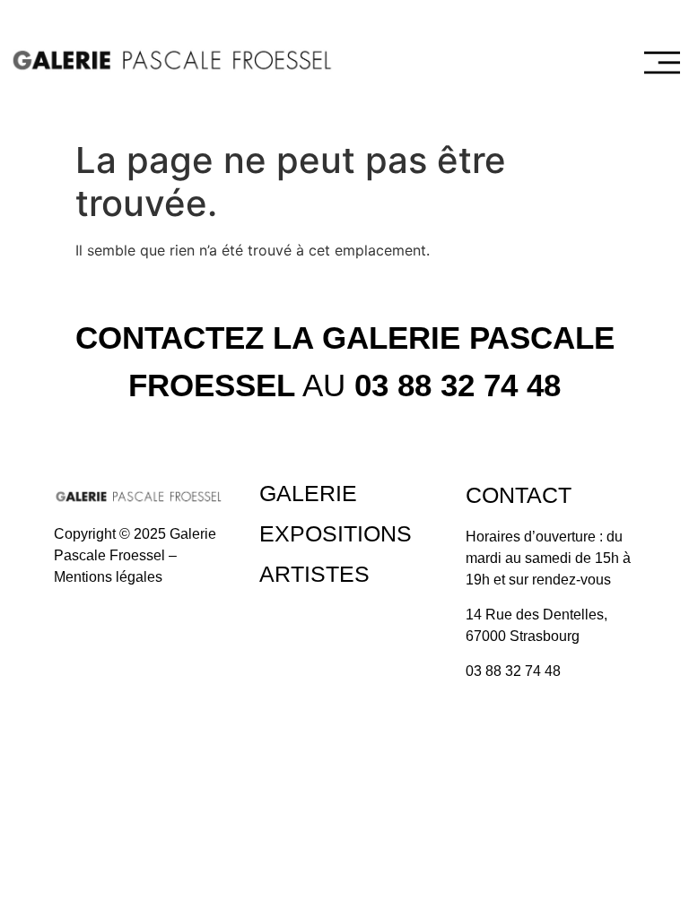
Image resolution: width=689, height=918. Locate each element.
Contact (518, 494)
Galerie (308, 493)
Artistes (314, 573)
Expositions (335, 533)
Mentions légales (108, 577)
